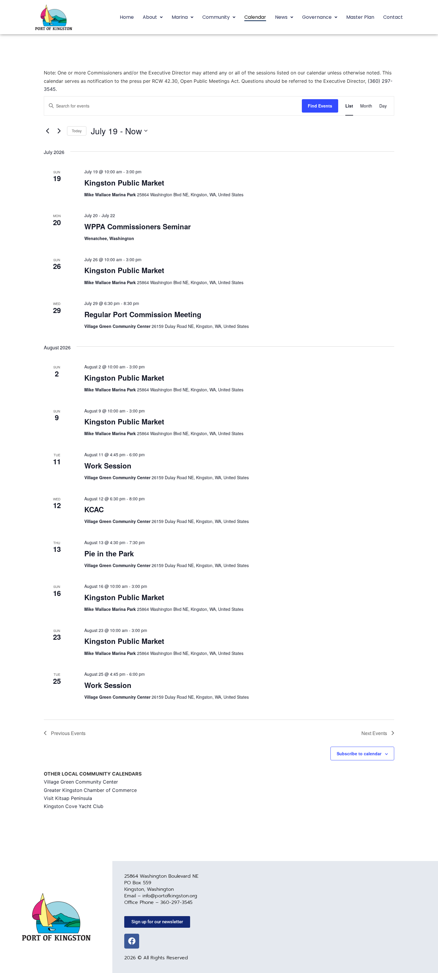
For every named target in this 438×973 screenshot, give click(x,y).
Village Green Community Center (81, 782)
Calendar (255, 17)
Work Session (107, 465)
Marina (180, 17)
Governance (317, 17)
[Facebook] (131, 941)
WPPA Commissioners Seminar (137, 226)
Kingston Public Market (124, 183)
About (150, 17)
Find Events (320, 106)
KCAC (94, 509)
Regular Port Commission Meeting (142, 314)
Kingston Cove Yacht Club (73, 806)
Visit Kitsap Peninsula (68, 798)
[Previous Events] (47, 130)
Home (127, 17)
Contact (393, 17)
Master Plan (360, 17)
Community (216, 17)
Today (77, 130)
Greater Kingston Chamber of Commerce (90, 790)
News (281, 17)
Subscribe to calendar (359, 753)
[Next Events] (59, 130)
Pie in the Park (109, 553)
